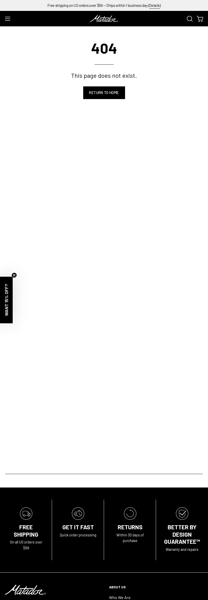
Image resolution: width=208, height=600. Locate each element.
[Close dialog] (198, 236)
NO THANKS (104, 349)
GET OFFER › (104, 328)
